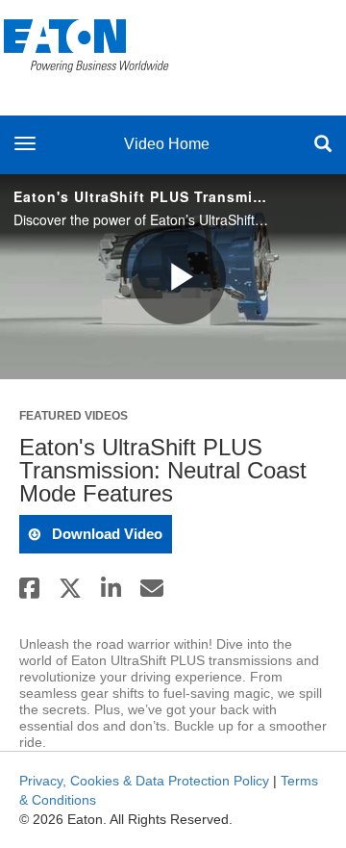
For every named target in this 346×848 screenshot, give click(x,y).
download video (105, 534)
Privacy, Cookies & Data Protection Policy (144, 780)
